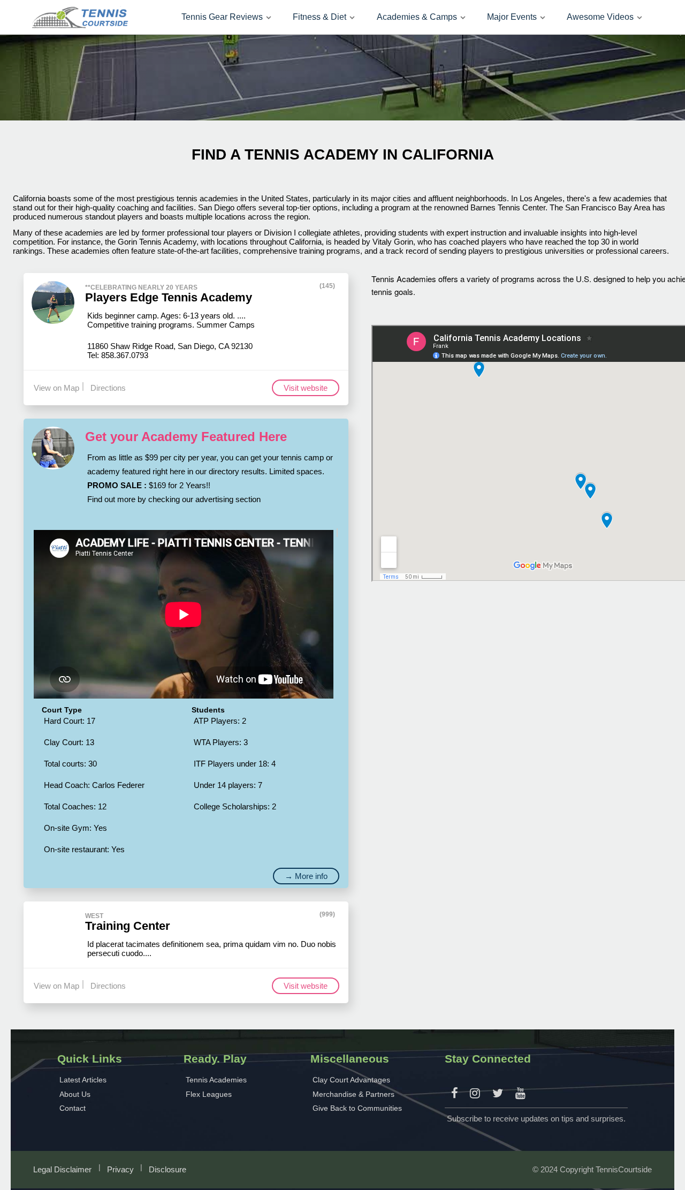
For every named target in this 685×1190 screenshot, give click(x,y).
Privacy (120, 1169)
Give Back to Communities (357, 1108)
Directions (108, 387)
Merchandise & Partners (353, 1094)
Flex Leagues (209, 1094)
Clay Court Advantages (351, 1079)
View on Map (56, 387)
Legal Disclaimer (62, 1169)
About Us (74, 1094)
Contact (72, 1108)
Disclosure (167, 1169)
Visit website (306, 387)
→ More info (306, 876)
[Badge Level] (342, 286)
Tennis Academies (216, 1079)
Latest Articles (82, 1079)
